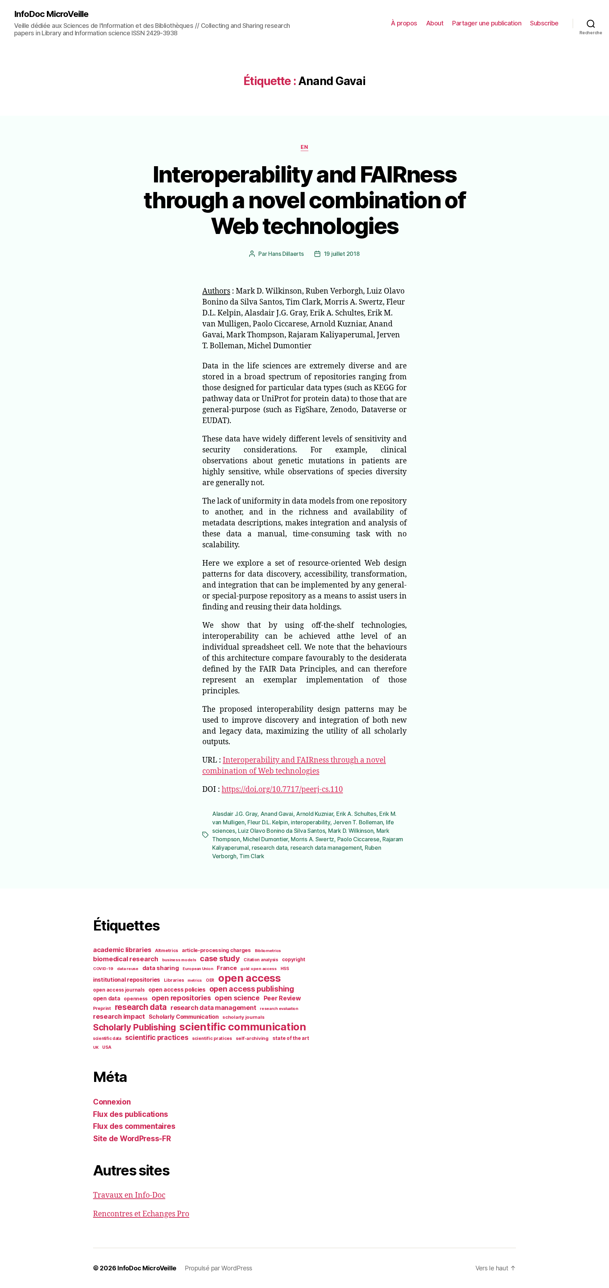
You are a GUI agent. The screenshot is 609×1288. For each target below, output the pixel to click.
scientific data (107, 1038)
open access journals (119, 990)
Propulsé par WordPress (218, 1268)
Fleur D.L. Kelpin (267, 822)
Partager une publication (486, 23)
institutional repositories (126, 979)
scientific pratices (212, 1038)
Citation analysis (261, 959)
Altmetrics (166, 950)
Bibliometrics (268, 950)
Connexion (112, 1101)
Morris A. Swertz (312, 839)
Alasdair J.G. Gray (234, 813)
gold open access (258, 968)
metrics (194, 980)
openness (136, 998)
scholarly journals (243, 1017)
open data (106, 998)
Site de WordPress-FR (132, 1138)
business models (179, 959)
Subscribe (544, 23)
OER (210, 980)
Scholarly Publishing (134, 1027)
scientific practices (157, 1037)
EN (304, 147)
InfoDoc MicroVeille (51, 14)
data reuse (128, 968)
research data (270, 847)
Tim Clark (251, 856)
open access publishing (251, 988)
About (435, 23)
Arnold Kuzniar (314, 813)
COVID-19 (103, 968)
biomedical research (125, 959)
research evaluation (279, 1008)
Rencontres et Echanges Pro (141, 1214)
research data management (326, 847)
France (226, 967)
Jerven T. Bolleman (358, 822)
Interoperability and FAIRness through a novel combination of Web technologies (304, 200)
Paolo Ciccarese (358, 839)
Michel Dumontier (265, 839)
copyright (294, 959)
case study (220, 958)
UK (95, 1047)
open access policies (176, 989)
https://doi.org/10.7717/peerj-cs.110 (282, 789)
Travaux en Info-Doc (129, 1195)
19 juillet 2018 (342, 253)
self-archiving (252, 1038)
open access (249, 978)
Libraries (174, 980)
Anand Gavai (276, 813)
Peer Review (282, 998)
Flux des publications (130, 1114)
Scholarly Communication (184, 1016)
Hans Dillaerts (285, 253)
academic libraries (122, 949)
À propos (404, 23)
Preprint (102, 1008)
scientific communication (242, 1027)
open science (237, 998)
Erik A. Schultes (356, 813)
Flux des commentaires (134, 1126)
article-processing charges (216, 950)
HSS (285, 968)
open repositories (181, 998)
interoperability (310, 822)
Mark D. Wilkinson (350, 830)
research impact (119, 1016)
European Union (198, 968)
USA (106, 1047)
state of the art (290, 1038)
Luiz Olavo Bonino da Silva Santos (281, 830)
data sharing (160, 967)
